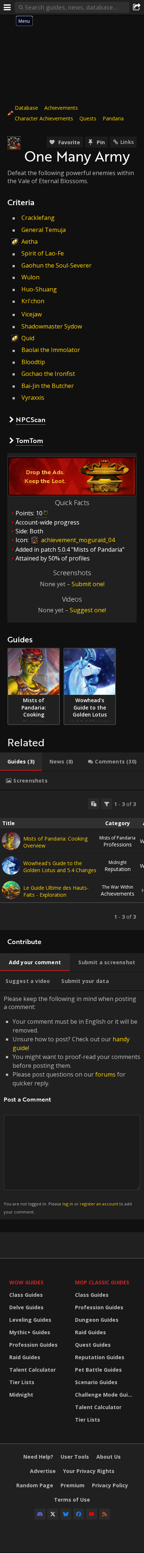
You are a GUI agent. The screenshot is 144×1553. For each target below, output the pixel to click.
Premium (73, 1485)
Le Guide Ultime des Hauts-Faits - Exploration (56, 891)
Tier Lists (21, 1382)
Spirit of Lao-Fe (42, 253)
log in (67, 1204)
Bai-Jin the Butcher (47, 386)
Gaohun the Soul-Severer (56, 265)
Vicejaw (31, 314)
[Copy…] (93, 803)
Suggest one (87, 610)
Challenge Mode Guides (106, 1394)
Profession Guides (33, 1344)
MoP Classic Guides (102, 1282)
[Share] (136, 7)
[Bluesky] (65, 1514)
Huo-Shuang (39, 289)
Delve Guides (26, 1307)
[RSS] (104, 1514)
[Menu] (7, 7)
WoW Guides (26, 1282)
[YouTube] (91, 1514)
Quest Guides (93, 1344)
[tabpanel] (72, 860)
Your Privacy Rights (88, 1470)
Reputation (117, 865)
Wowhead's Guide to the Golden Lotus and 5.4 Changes (59, 867)
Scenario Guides (96, 1382)
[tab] (21, 761)
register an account (99, 1204)
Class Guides (26, 1294)
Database (26, 107)
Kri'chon (32, 301)
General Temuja (43, 230)
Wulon (30, 277)
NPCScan (30, 419)
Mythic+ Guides (29, 1332)
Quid (27, 338)
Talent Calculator (32, 1369)
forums (105, 1074)
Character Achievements (44, 118)
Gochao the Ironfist (48, 374)
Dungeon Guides (97, 1319)
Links (127, 141)
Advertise (43, 1470)
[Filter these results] (106, 803)
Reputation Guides (99, 1357)
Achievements (61, 107)
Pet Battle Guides (98, 1369)
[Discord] (39, 1514)
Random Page (34, 1485)
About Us (108, 1456)
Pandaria (113, 118)
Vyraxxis (32, 397)
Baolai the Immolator (50, 350)
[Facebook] (78, 1514)
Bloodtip (33, 362)
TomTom (29, 440)
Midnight (21, 1394)
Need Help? (38, 1456)
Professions (117, 841)
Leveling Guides (30, 1319)
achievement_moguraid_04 (77, 540)
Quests (87, 118)
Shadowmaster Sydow (51, 326)
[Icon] (14, 143)
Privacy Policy (110, 1485)
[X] (52, 1514)
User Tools (75, 1456)
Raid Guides (24, 1357)
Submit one (87, 584)
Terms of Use (72, 1499)
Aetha (29, 241)
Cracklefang (38, 218)
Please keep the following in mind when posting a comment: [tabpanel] (72, 1105)
